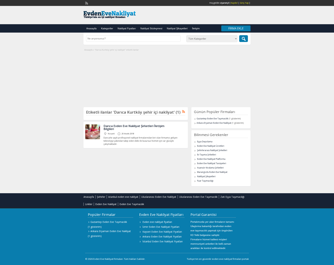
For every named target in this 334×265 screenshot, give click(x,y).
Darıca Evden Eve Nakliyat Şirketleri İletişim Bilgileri (134, 127)
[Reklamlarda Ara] (243, 38)
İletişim (196, 28)
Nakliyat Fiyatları (127, 28)
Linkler (88, 204)
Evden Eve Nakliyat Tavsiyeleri (211, 163)
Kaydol (234, 2)
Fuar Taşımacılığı (205, 180)
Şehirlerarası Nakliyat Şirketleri (212, 150)
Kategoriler (107, 28)
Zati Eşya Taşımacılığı (232, 196)
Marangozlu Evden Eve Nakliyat (212, 172)
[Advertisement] (167, 77)
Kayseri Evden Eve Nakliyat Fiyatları (162, 231)
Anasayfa (91, 28)
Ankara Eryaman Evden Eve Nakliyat (214, 122)
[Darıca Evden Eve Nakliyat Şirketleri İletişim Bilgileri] (92, 138)
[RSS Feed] (86, 2)
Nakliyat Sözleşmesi (151, 28)
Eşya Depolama (204, 141)
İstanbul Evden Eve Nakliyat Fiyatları (162, 241)
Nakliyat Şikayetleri (177, 28)
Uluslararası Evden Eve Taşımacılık (198, 196)
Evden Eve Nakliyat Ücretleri (210, 145)
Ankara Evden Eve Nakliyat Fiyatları (162, 236)
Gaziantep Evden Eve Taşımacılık (212, 118)
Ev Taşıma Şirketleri (206, 154)
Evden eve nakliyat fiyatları (157, 222)
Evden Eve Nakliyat (106, 204)
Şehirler (101, 196)
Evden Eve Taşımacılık (132, 204)
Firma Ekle (236, 28)
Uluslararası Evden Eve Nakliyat (158, 196)
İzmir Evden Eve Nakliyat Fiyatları (160, 226)
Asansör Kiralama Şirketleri (210, 167)
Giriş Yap (244, 2)
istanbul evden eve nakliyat (123, 196)
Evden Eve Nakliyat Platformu (211, 159)
